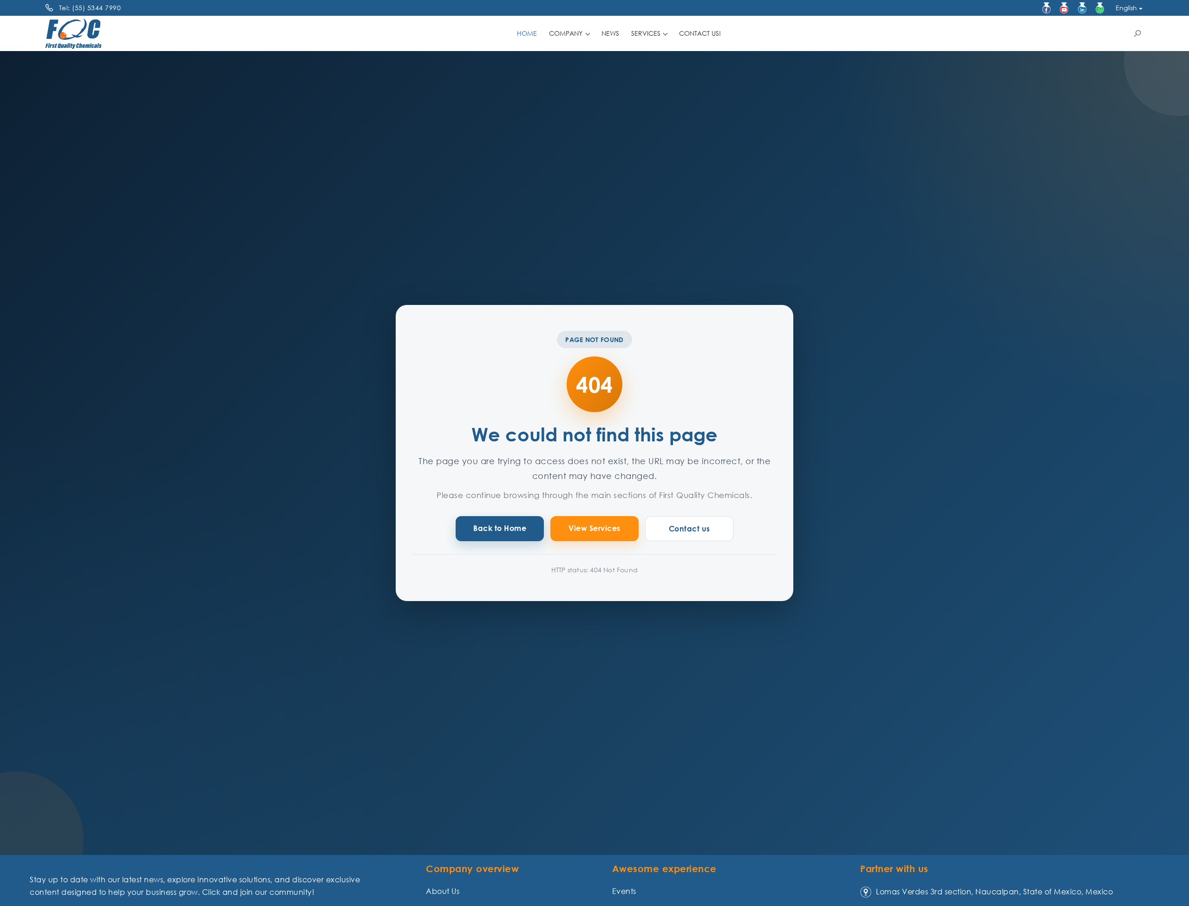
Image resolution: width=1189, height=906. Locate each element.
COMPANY (566, 33)
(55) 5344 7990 (96, 8)
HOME (527, 33)
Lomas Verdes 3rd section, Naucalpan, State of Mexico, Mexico (994, 891)
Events (624, 891)
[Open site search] (1137, 33)
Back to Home (499, 528)
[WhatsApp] (1099, 7)
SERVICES (646, 33)
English (1126, 8)
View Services (594, 528)
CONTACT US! (700, 33)
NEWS (610, 33)
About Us (442, 891)
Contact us (689, 528)
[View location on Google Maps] (865, 892)
